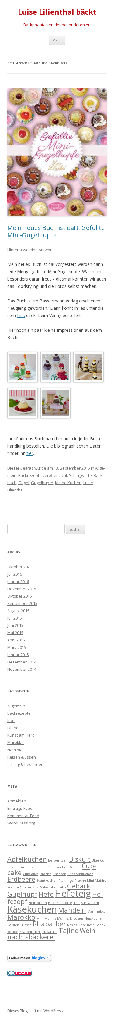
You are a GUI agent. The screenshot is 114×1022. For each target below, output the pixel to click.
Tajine (68, 930)
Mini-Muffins (46, 918)
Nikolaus (76, 918)
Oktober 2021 (19, 567)
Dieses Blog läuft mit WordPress (35, 1010)
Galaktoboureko (53, 887)
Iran (11, 720)
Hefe (46, 894)
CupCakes (30, 874)
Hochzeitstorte (60, 903)
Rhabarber (49, 923)
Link (21, 315)
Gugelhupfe (42, 482)
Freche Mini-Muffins (90, 880)
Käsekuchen (32, 909)
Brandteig (25, 867)
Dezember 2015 (21, 588)
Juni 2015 (15, 625)
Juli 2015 (14, 618)
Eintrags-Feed (20, 808)
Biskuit (80, 859)
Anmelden (16, 801)
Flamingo (66, 880)
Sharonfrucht (30, 932)
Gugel (23, 482)
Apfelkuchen (27, 859)
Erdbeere (21, 879)
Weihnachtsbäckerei (52, 934)
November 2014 (21, 669)
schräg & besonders (26, 764)
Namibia (14, 749)
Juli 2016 (14, 574)
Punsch (26, 925)
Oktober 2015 (19, 596)
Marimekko (96, 911)
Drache (45, 874)
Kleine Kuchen (68, 482)
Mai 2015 (15, 632)
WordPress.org (21, 823)
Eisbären (59, 874)
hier (29, 453)
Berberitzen (58, 860)
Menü (57, 40)
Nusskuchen (94, 918)
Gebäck (78, 885)
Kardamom (90, 903)
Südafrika (49, 932)
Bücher (40, 867)
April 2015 (16, 640)
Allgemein (16, 706)
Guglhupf (22, 894)
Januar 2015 (18, 654)
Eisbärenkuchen (80, 874)
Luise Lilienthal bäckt (57, 12)
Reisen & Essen (21, 757)
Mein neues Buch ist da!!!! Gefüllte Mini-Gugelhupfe (56, 231)
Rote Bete (86, 925)
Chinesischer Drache (64, 867)
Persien (13, 925)
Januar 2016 (18, 581)
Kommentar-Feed (23, 815)
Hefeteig (73, 893)
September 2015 (22, 603)
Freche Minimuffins (23, 887)
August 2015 (18, 610)
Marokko (15, 742)
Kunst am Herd (21, 735)
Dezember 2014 (21, 662)
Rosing (72, 925)
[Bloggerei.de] (19, 974)
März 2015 (16, 647)
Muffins (63, 918)
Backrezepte (30, 475)
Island (13, 728)
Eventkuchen (46, 880)
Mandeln (72, 910)
